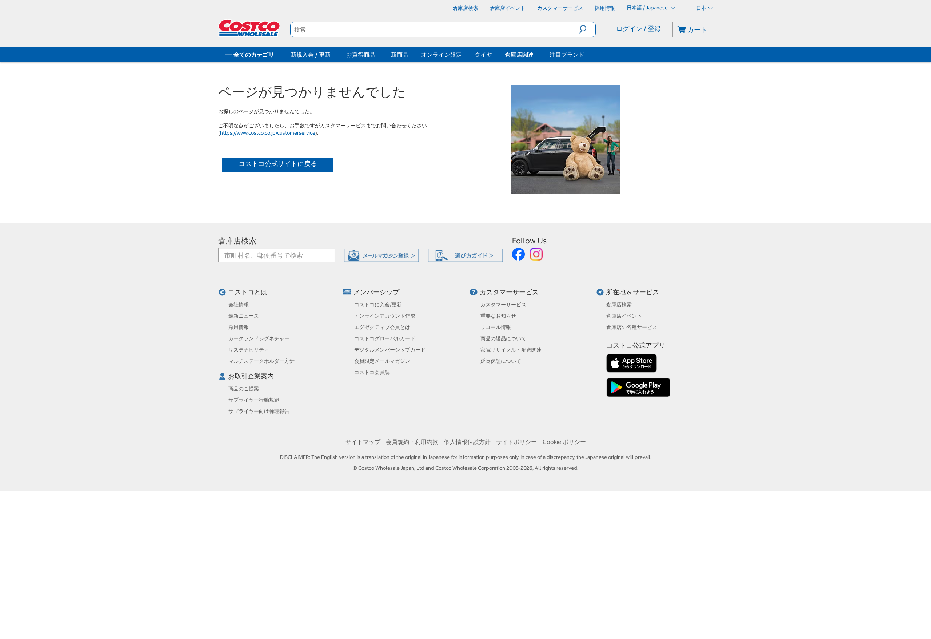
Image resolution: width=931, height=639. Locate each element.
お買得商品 (360, 54)
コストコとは (247, 292)
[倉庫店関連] (535, 54)
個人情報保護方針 (467, 441)
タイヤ (483, 54)
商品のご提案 (243, 388)
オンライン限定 (441, 54)
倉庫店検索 (237, 241)
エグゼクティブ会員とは (382, 327)
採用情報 (238, 327)
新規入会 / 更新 (311, 54)
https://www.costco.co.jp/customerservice (267, 133)
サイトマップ (362, 441)
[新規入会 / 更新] (332, 54)
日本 (701, 8)
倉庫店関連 (519, 54)
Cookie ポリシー (564, 441)
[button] (587, 29)
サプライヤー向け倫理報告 (258, 411)
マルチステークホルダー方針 (261, 361)
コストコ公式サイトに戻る (278, 163)
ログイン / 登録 (638, 28)
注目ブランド (567, 54)
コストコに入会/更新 (378, 304)
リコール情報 (495, 327)
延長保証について (500, 361)
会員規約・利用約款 (412, 441)
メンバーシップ (376, 292)
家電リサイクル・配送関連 (511, 349)
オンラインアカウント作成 (384, 316)
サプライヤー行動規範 (253, 400)
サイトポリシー (516, 441)
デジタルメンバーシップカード (389, 349)
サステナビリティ (248, 349)
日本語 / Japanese (648, 7)
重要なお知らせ (498, 316)
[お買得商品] (376, 54)
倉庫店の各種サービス (631, 327)
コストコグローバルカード (384, 338)
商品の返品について (503, 338)
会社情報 (238, 304)
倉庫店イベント (624, 316)
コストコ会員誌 (372, 372)
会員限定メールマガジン (382, 361)
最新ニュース (243, 316)
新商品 (399, 54)
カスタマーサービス (509, 292)
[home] (249, 28)
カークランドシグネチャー (258, 338)
